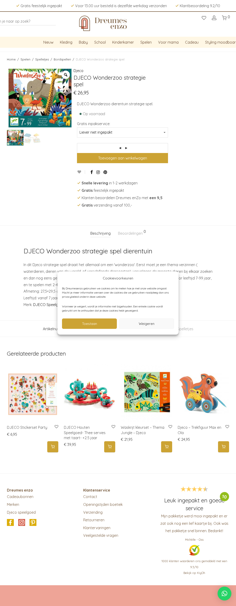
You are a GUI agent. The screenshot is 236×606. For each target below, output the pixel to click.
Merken (13, 504)
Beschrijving (100, 233)
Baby (83, 42)
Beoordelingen (132, 233)
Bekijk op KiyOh (194, 573)
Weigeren (146, 323)
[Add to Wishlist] (81, 172)
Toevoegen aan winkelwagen (122, 158)
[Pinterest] (105, 172)
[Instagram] (98, 172)
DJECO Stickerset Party (27, 427)
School (100, 42)
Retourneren (93, 520)
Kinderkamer (123, 42)
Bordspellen (62, 59)
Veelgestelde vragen (100, 535)
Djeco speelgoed (21, 512)
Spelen (146, 42)
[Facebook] (91, 172)
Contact (90, 496)
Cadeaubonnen (20, 496)
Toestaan (89, 323)
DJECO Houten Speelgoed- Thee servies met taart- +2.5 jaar (85, 432)
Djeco (78, 70)
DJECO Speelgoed (49, 304)
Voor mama (168, 42)
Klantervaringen (96, 527)
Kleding (66, 42)
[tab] (100, 233)
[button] (52, 447)
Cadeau (192, 42)
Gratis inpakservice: (93, 123)
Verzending (93, 512)
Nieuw (48, 42)
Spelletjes (42, 59)
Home (11, 59)
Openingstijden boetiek (103, 504)
